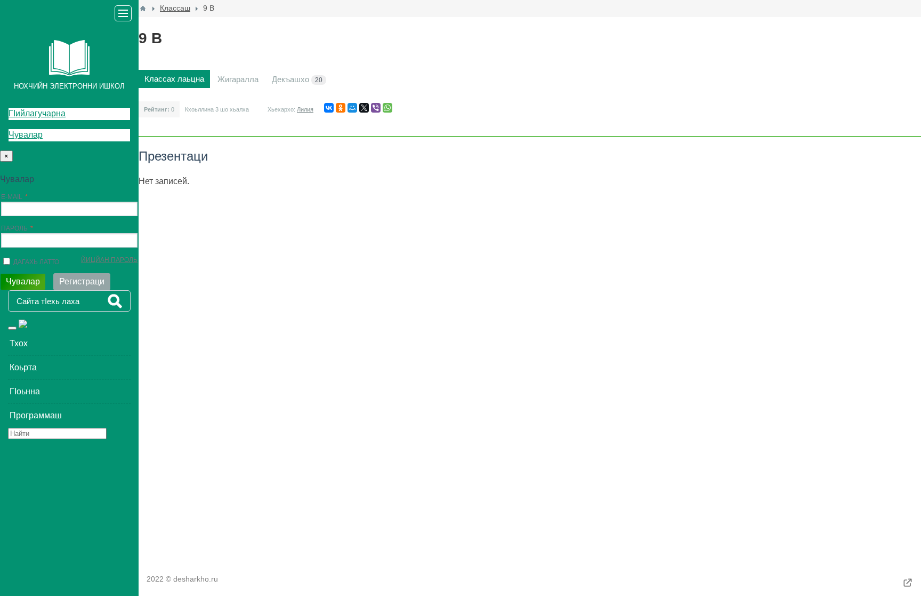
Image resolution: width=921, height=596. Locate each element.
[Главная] (143, 8)
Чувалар (26, 134)
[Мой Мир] (352, 108)
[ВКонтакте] (329, 108)
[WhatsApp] (387, 108)
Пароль (14, 228)
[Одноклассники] (340, 108)
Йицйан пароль (109, 260)
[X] (364, 108)
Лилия (305, 109)
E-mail (11, 197)
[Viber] (376, 108)
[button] (69, 343)
